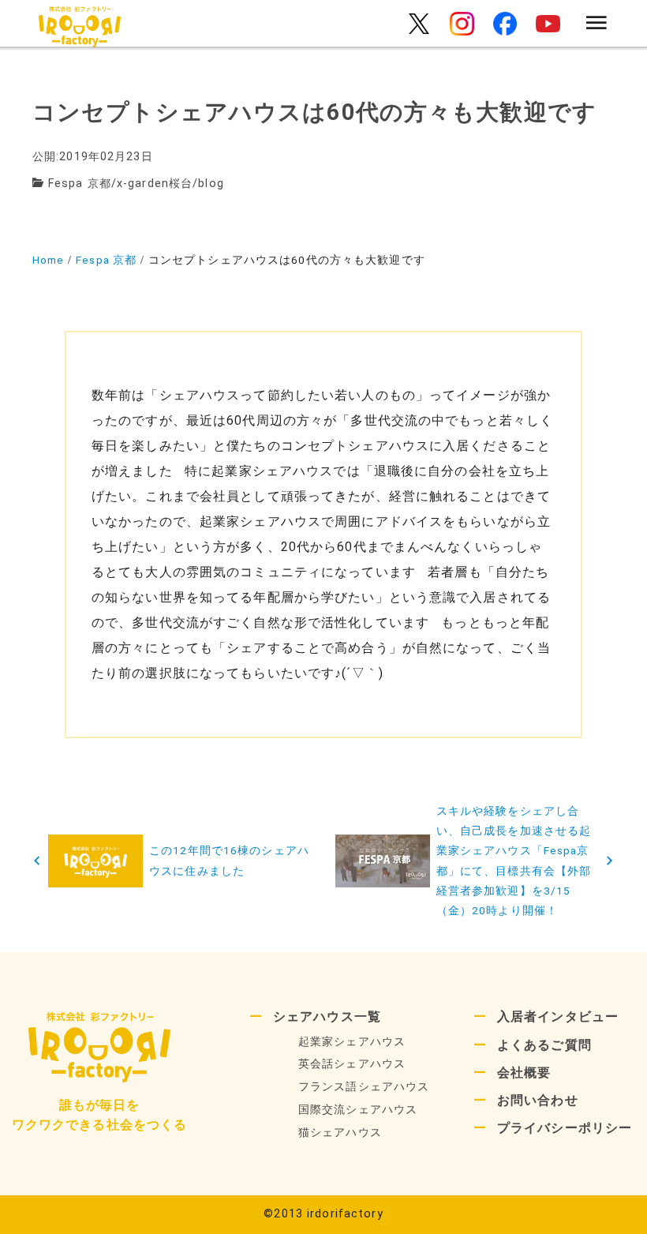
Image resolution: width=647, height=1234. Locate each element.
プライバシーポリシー (564, 1127)
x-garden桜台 (155, 183)
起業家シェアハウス (352, 1041)
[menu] (597, 24)
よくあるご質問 (544, 1044)
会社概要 (524, 1072)
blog (210, 183)
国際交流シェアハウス (357, 1109)
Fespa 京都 (79, 183)
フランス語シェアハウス (363, 1086)
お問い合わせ (537, 1100)
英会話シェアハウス (352, 1064)
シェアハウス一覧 (327, 1016)
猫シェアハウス (340, 1132)
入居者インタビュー (558, 1016)
